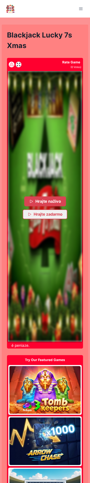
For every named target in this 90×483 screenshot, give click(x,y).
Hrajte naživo (48, 201)
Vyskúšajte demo (45, 390)
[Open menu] (81, 8)
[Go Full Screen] (18, 64)
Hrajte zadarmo (48, 214)
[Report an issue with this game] (11, 64)
